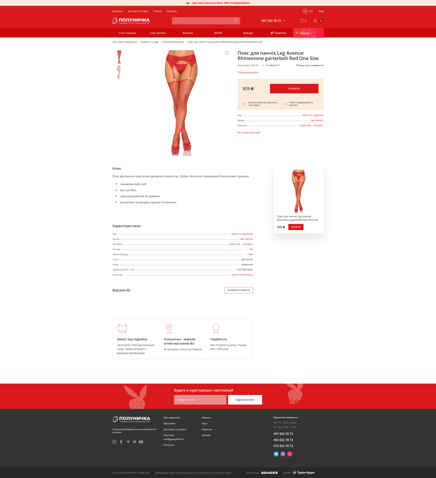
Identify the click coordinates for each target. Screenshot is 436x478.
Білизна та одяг (150, 41)
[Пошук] (235, 21)
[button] (304, 21)
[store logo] (131, 20)
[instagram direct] (289, 454)
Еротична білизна (173, 41)
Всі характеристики (249, 132)
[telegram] (128, 442)
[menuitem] (172, 417)
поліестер (305, 125)
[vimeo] (134, 442)
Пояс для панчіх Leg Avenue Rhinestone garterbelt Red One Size (297, 218)
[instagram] (114, 442)
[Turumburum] (303, 473)
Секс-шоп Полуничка (124, 41)
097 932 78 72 (283, 434)
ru (311, 11)
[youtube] (141, 442)
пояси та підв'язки (313, 115)
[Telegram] (276, 454)
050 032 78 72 (283, 440)
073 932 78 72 (283, 446)
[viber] (282, 454)
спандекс (318, 125)
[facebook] (121, 442)
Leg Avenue (317, 120)
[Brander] (269, 473)
